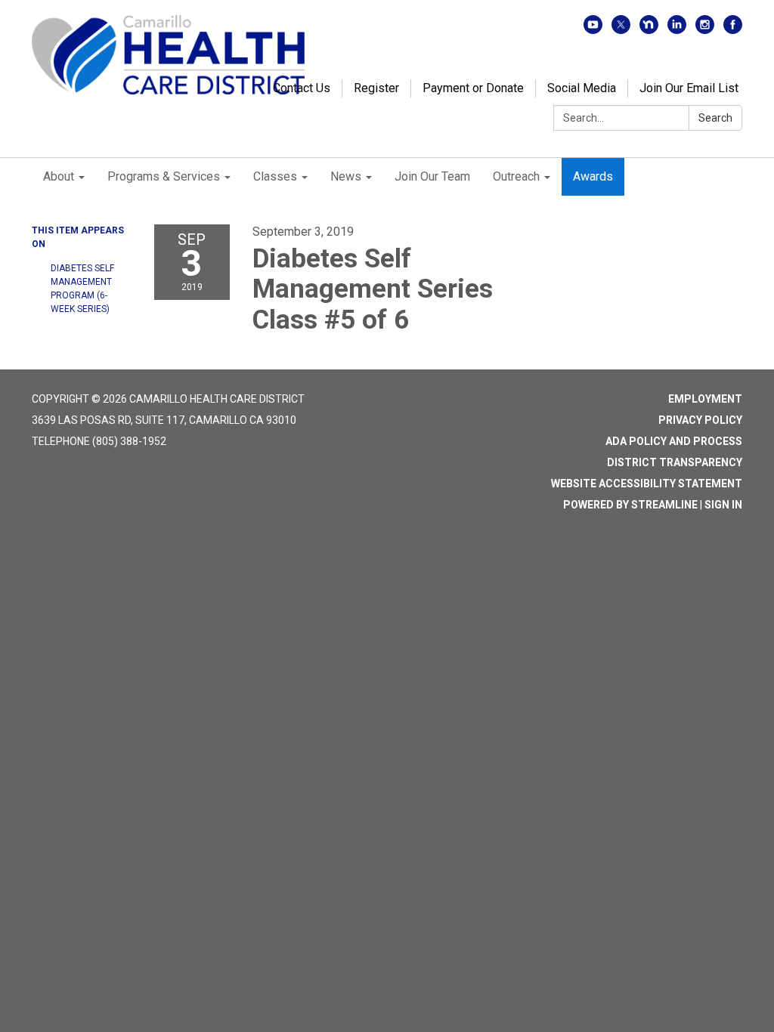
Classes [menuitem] (275, 176)
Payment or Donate (473, 88)
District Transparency (674, 462)
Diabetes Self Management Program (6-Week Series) (82, 288)
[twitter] (620, 30)
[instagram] (704, 30)
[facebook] (732, 30)
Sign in (723, 505)
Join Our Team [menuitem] (432, 176)
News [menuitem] (345, 176)
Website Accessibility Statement (646, 483)
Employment (705, 399)
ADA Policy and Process (673, 441)
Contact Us (301, 88)
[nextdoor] (648, 30)
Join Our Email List (688, 88)
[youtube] (593, 30)
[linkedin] (676, 30)
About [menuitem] (58, 176)
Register (376, 88)
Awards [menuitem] (593, 176)
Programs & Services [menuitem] (163, 176)
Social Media (581, 88)
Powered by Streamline (630, 505)
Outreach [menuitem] (516, 176)
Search (715, 118)
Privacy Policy (700, 420)
